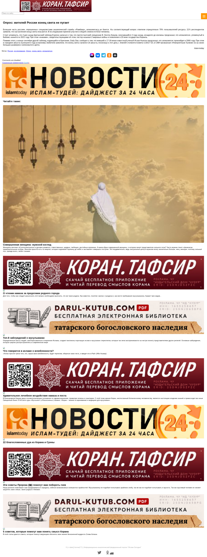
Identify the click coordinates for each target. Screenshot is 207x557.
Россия (10, 51)
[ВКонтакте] (98, 55)
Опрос (28, 51)
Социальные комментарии (15, 63)
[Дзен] (115, 55)
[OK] (109, 55)
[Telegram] (103, 55)
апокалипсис (47, 51)
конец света (36, 51)
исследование (19, 51)
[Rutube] (92, 55)
